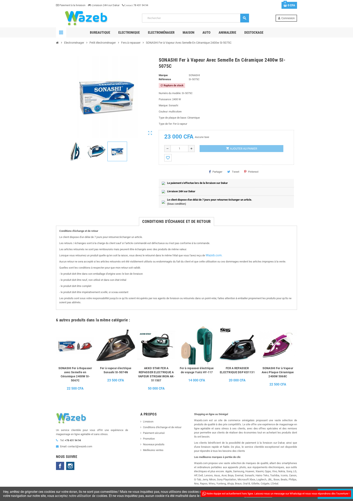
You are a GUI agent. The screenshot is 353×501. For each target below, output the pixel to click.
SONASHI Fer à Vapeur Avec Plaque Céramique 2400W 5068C (278, 372)
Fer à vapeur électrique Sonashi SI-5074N (115, 370)
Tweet (235, 171)
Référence (165, 79)
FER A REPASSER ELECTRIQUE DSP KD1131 (237, 370)
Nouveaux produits (153, 444)
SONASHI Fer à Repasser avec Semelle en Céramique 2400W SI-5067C (75, 374)
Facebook (60, 466)
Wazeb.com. (214, 255)
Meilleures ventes (153, 450)
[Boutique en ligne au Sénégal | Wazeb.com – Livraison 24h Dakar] (86, 17)
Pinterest (253, 171)
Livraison (148, 421)
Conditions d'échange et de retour (162, 427)
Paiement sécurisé (154, 432)
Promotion (149, 438)
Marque (163, 75)
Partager (217, 171)
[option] (75, 359)
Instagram (70, 466)
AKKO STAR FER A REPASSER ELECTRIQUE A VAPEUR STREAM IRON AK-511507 (156, 374)
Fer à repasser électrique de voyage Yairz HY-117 (197, 370)
